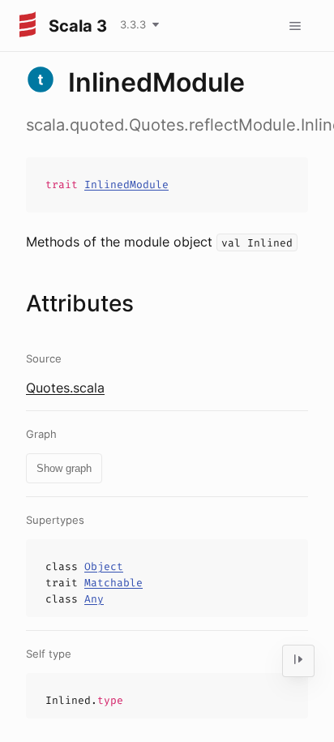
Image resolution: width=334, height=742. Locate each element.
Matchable (113, 583)
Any (94, 599)
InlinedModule (126, 184)
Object (103, 566)
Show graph (64, 468)
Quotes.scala (65, 388)
